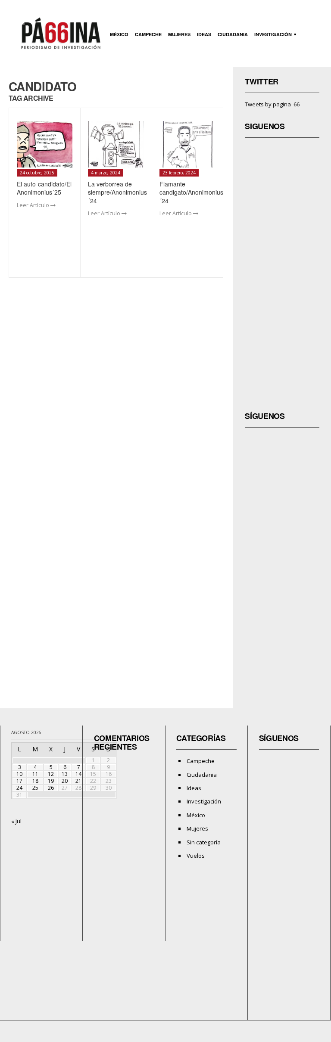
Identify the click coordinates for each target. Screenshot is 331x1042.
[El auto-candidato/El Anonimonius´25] (45, 144)
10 (19, 774)
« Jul (16, 821)
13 (65, 774)
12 (51, 774)
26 (51, 787)
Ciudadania (233, 34)
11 (35, 774)
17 (19, 781)
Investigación (272, 35)
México (119, 34)
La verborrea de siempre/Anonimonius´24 (117, 192)
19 (51, 781)
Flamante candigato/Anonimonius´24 (191, 192)
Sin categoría (204, 842)
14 (78, 774)
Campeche (148, 34)
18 (35, 781)
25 (35, 787)
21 (78, 781)
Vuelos (196, 855)
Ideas (204, 34)
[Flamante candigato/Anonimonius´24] (187, 144)
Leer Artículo (33, 205)
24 (19, 787)
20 (65, 781)
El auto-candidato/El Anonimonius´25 (44, 188)
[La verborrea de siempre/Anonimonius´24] (116, 144)
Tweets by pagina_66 (272, 104)
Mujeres (179, 34)
